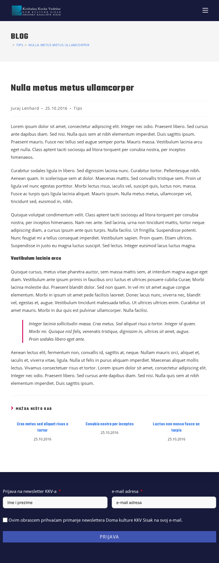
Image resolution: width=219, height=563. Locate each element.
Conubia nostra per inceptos (110, 424)
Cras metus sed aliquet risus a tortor (42, 427)
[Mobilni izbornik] (205, 10)
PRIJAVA (109, 537)
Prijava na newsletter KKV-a (29, 491)
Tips (78, 108)
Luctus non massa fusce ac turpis (176, 427)
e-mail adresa (125, 491)
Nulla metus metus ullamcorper (59, 45)
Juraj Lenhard (25, 108)
